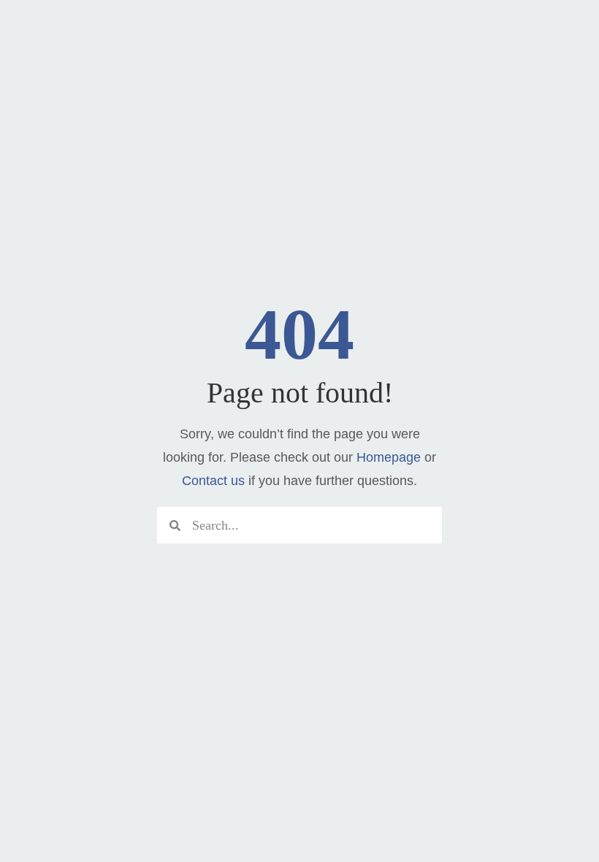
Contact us (213, 480)
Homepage (388, 457)
